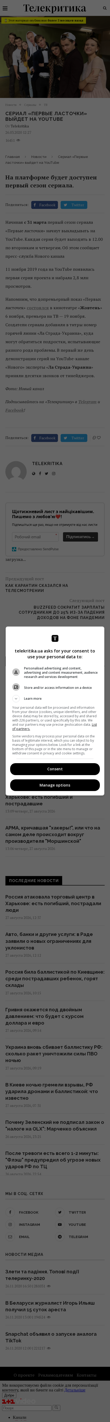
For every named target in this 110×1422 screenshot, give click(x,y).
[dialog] (55, 711)
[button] (55, 698)
